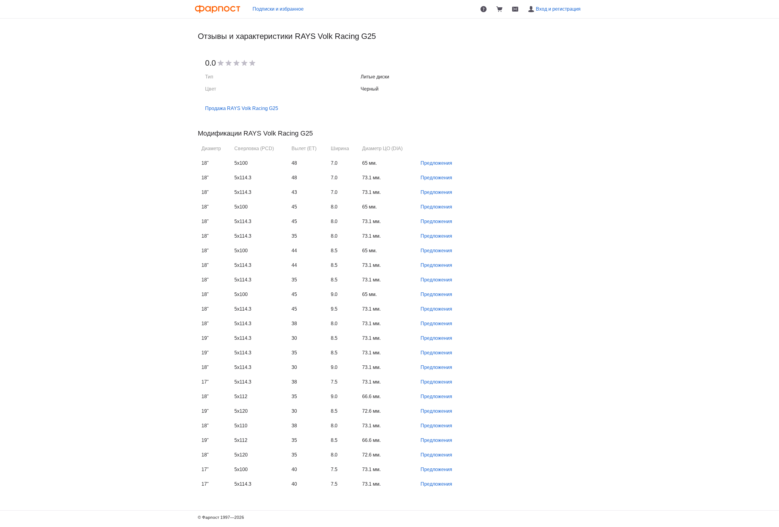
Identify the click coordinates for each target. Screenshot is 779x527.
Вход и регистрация (558, 9)
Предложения (436, 163)
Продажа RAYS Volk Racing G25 (241, 108)
